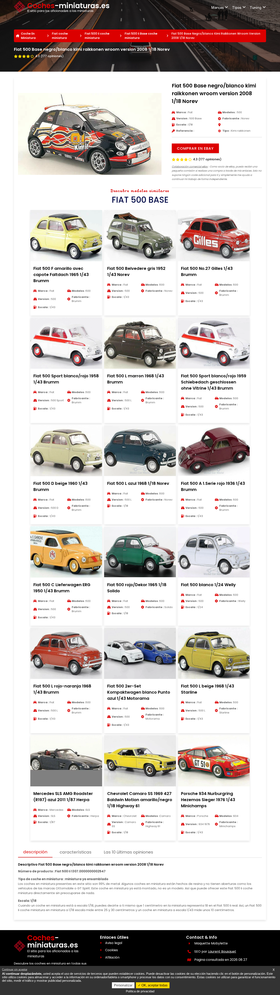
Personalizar (123, 985)
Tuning (255, 7)
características (75, 852)
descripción (35, 852)
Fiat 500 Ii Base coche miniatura (141, 36)
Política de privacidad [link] (140, 991)
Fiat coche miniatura (60, 36)
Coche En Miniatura (28, 36)
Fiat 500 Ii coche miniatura (97, 36)
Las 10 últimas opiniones (128, 852)
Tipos (236, 7)
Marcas (217, 7)
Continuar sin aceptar (14, 969)
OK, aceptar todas (154, 985)
